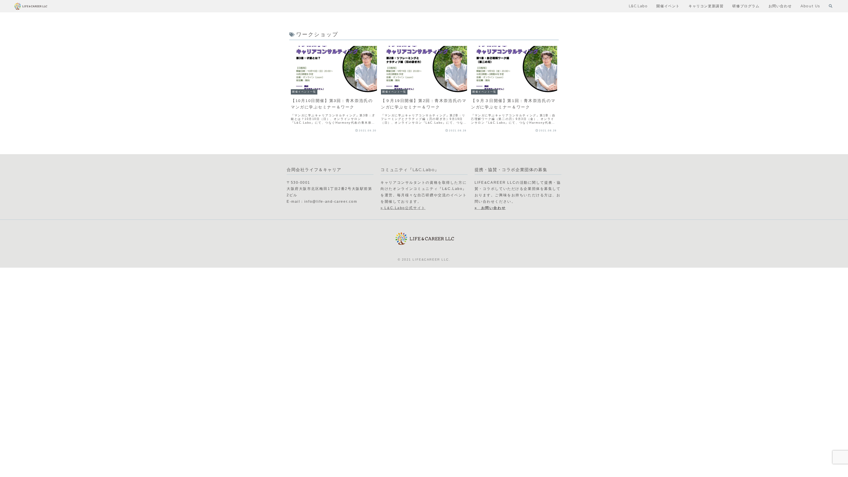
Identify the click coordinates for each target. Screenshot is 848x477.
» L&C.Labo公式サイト (402, 208)
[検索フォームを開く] (830, 6)
